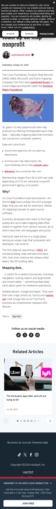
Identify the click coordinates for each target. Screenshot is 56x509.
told (13, 202)
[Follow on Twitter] (25, 335)
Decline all (29, 34)
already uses (41, 165)
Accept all (10, 34)
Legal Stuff (28, 472)
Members (10, 171)
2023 (40, 250)
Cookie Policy (28, 27)
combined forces (40, 82)
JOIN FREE (28, 503)
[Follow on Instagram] (37, 335)
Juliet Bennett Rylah (20, 54)
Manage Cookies (47, 34)
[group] (28, 386)
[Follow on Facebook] (31, 335)
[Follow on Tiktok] (18, 335)
